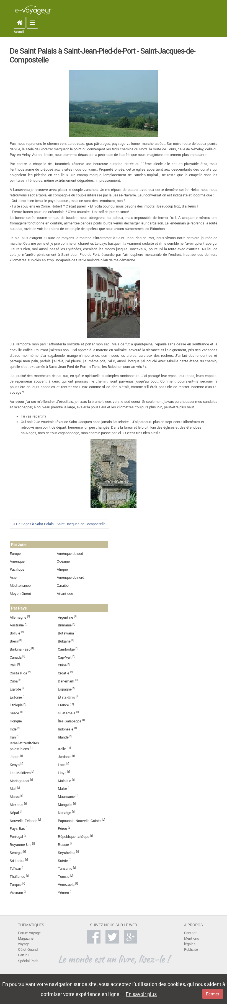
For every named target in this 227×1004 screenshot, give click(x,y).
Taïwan (15, 868)
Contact (190, 932)
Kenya (15, 764)
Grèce (14, 713)
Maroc (15, 796)
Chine (62, 665)
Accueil (19, 32)
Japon (14, 756)
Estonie (16, 697)
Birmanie (65, 625)
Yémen (63, 892)
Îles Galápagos (69, 721)
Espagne (65, 689)
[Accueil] (33, 9)
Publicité (191, 949)
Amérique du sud (70, 553)
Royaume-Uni (20, 844)
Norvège (64, 812)
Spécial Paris (28, 961)
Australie (17, 625)
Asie (13, 577)
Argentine (65, 617)
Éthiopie (16, 705)
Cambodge (66, 649)
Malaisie (64, 780)
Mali (13, 788)
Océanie (63, 561)
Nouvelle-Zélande (23, 820)
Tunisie (63, 876)
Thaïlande (17, 876)
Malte (62, 788)
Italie (62, 749)
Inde (13, 729)
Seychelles (66, 852)
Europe (15, 553)
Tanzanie (65, 868)
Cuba (14, 681)
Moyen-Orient (20, 593)
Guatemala (66, 713)
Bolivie (15, 633)
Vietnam (16, 892)
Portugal (16, 836)
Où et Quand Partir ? (28, 952)
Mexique (16, 804)
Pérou (62, 828)
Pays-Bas (17, 828)
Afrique (62, 569)
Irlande (63, 737)
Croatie (63, 673)
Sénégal (16, 852)
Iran (13, 737)
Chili (13, 665)
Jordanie (64, 756)
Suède (63, 860)
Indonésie (65, 729)
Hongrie (16, 721)
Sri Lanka (17, 860)
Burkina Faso (20, 649)
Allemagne (18, 617)
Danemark (66, 681)
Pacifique (17, 569)
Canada (16, 657)
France (63, 705)
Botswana (66, 633)
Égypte (15, 689)
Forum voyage (29, 932)
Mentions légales (191, 941)
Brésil (14, 641)
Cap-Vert (65, 657)
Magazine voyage (25, 941)
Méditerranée (20, 585)
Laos (62, 764)
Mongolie (65, 804)
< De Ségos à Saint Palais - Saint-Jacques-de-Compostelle (59, 524)
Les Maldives (20, 772)
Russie (63, 844)
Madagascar (19, 780)
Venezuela (66, 884)
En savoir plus (141, 994)
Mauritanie (66, 796)
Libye (62, 772)
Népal (14, 812)
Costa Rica (18, 673)
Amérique (17, 561)
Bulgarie (64, 641)
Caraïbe (63, 585)
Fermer (212, 994)
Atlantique (65, 593)
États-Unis (66, 697)
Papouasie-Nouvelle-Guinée (80, 820)
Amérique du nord (70, 577)
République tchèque (73, 836)
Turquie (16, 884)
